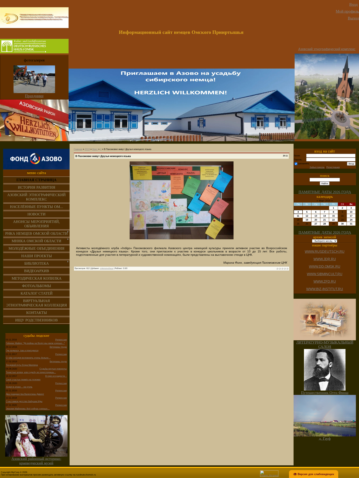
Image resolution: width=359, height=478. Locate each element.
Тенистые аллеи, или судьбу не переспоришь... (31, 372)
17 (351, 216)
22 (333, 220)
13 (316, 216)
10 (351, 212)
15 (333, 216)
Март (95, 149)
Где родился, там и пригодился (22, 350)
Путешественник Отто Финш (324, 393)
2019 (87, 149)
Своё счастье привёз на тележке (23, 379)
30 (342, 223)
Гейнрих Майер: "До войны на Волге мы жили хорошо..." (35, 343)
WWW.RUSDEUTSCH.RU (324, 251)
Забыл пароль (317, 167)
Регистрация (333, 167)
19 (307, 220)
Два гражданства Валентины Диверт (25, 394)
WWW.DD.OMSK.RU (324, 266)
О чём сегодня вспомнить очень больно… (28, 357)
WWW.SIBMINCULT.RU (324, 274)
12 (307, 216)
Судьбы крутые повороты (53, 368)
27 (316, 223)
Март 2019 (324, 200)
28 (324, 223)
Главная (78, 149)
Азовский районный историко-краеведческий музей (36, 461)
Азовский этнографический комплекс (326, 49)
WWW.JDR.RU (325, 259)
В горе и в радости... (56, 376)
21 (324, 220)
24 (351, 220)
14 (324, 216)
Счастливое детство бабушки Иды (24, 401)
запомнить (303, 163)
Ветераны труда (58, 347)
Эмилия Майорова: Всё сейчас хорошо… (28, 408)
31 (351, 223)
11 (298, 216)
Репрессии (61, 339)
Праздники (34, 96)
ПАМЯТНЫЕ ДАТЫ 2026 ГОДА (325, 192)
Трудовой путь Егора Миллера (22, 365)
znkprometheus (106, 268)
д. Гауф (325, 438)
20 (316, 220)
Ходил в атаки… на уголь (19, 387)
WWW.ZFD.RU (325, 281)
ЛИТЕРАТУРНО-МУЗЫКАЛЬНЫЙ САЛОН (324, 344)
